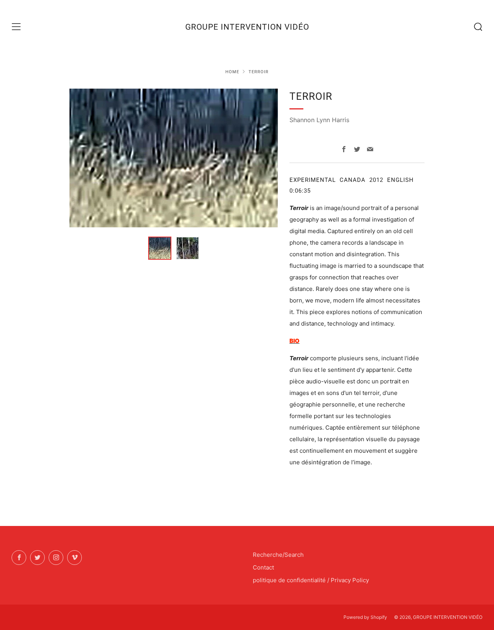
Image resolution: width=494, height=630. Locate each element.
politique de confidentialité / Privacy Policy (311, 580)
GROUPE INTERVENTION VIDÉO (247, 27)
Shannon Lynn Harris (319, 120)
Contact (263, 567)
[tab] (159, 248)
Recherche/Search (278, 554)
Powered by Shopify (365, 617)
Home (232, 71)
